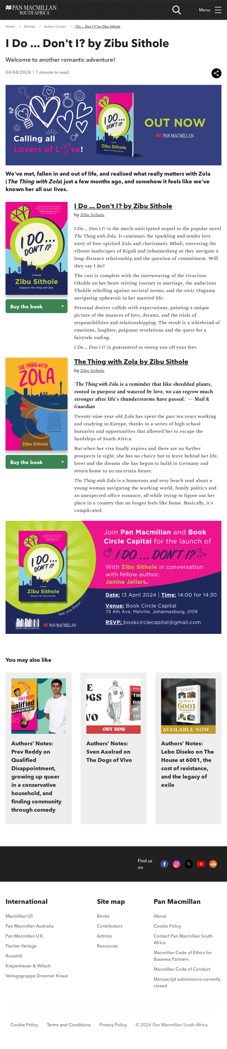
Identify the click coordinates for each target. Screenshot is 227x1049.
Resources (107, 946)
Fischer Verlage (21, 946)
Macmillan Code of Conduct (182, 969)
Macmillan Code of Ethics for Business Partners (183, 956)
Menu (204, 9)
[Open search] (176, 10)
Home (10, 26)
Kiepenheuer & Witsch (28, 966)
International (27, 901)
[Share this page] (216, 73)
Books (103, 916)
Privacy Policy (113, 1024)
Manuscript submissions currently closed (187, 982)
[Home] (31, 10)
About (160, 916)
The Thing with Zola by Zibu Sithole (131, 362)
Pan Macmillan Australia (30, 926)
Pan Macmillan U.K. (25, 936)
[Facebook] (164, 864)
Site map (111, 901)
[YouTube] (201, 864)
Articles (29, 26)
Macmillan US (19, 916)
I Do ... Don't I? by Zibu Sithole (123, 206)
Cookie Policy (167, 926)
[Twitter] (189, 864)
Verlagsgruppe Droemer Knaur (37, 975)
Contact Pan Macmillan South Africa (183, 939)
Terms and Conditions (69, 1024)
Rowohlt (14, 956)
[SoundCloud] (213, 864)
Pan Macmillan (177, 901)
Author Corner (55, 26)
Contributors (109, 926)
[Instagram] (176, 864)
